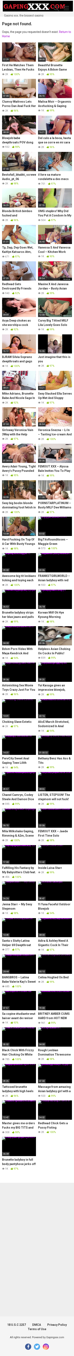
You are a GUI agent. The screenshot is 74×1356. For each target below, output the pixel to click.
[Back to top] (66, 1347)
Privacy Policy (57, 1324)
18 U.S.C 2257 (16, 1324)
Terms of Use (37, 1329)
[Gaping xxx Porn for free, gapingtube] (38, 6)
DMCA (36, 1324)
